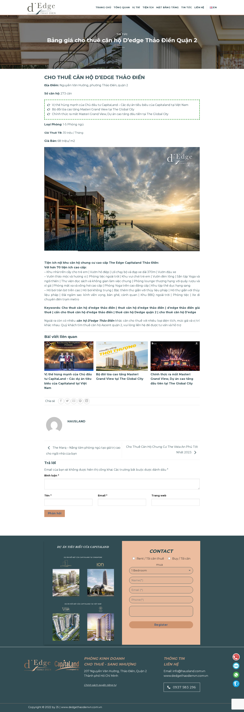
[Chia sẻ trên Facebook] (61, 401)
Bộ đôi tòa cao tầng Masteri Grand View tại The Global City (93, 109)
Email (102, 495)
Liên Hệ (199, 7)
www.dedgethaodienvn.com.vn (186, 675)
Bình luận (51, 475)
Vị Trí (136, 7)
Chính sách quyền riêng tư (100, 685)
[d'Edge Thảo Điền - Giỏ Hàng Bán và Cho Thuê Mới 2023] (45, 9)
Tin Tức (186, 7)
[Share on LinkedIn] (87, 401)
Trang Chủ (103, 7)
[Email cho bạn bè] (74, 401)
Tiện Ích (148, 7)
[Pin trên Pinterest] (80, 401)
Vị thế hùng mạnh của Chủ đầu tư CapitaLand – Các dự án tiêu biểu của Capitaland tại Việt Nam (120, 105)
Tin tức (122, 34)
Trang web (158, 495)
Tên (47, 495)
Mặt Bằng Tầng (167, 7)
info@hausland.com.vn (189, 671)
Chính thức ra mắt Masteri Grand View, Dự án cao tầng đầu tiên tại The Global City (110, 114)
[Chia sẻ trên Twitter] (67, 401)
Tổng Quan (122, 7)
